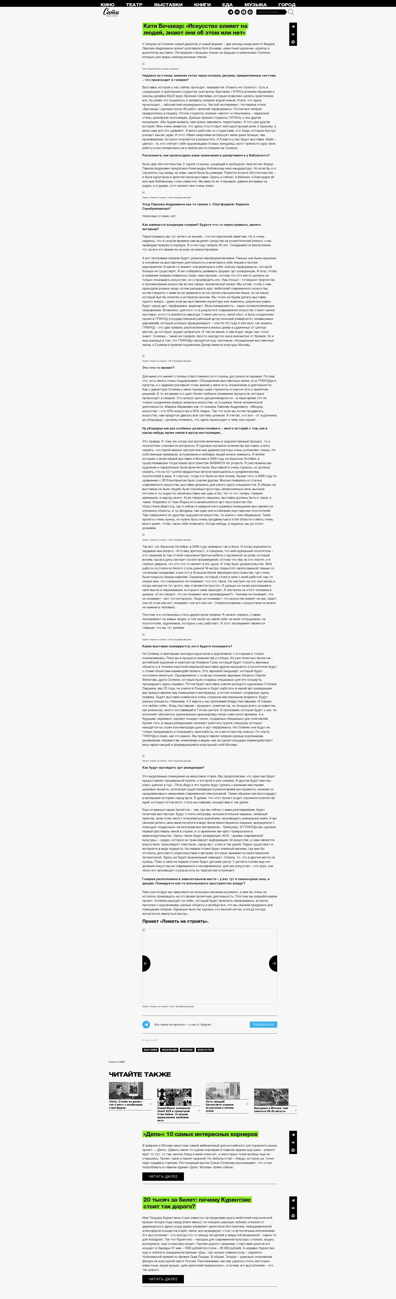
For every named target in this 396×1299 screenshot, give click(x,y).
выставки (150, 1050)
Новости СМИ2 (117, 1062)
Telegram (230, 12)
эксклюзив (169, 1050)
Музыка (255, 5)
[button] (142, 963)
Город (286, 5)
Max (250, 12)
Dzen (243, 12)
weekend (187, 1050)
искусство (205, 1050)
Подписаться (263, 1024)
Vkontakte (237, 12)
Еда (227, 5)
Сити (111, 12)
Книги (202, 5)
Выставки (168, 5)
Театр (134, 5)
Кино (107, 5)
